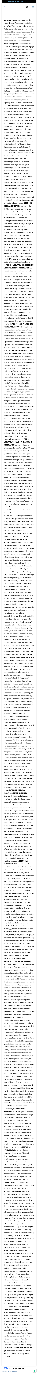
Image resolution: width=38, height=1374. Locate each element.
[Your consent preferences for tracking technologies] (34, 1370)
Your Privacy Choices (16, 1368)
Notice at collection (9, 1372)
